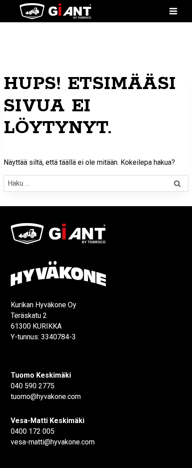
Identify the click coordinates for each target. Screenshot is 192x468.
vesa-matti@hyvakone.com (53, 442)
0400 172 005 (32, 431)
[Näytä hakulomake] (154, 11)
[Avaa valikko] (173, 11)
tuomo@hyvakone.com (46, 396)
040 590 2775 (32, 386)
